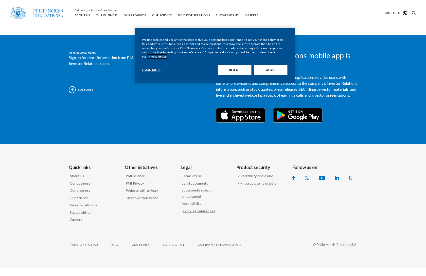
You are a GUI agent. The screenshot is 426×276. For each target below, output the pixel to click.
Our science (79, 198)
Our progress (80, 190)
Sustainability (80, 212)
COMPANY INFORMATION (220, 244)
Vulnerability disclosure (255, 176)
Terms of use (192, 176)
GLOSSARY (141, 244)
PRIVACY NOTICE (84, 244)
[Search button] (413, 13)
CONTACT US (173, 244)
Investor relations (83, 205)
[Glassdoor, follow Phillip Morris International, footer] (350, 178)
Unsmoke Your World (142, 198)
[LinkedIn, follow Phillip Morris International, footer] (337, 178)
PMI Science (135, 176)
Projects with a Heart (142, 190)
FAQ (115, 244)
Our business (80, 183)
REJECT (234, 69)
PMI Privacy (135, 183)
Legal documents (195, 183)
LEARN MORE (151, 69)
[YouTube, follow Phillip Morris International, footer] (322, 178)
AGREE (271, 69)
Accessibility (191, 203)
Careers (76, 219)
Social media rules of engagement (197, 193)
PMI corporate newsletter (257, 183)
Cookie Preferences (199, 211)
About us (77, 176)
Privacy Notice (157, 56)
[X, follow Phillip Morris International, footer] (307, 178)
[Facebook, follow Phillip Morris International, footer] (293, 178)
